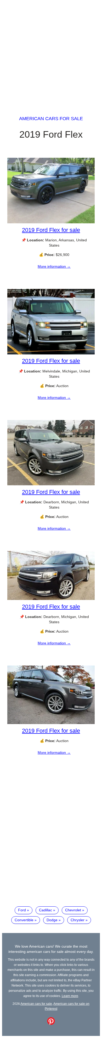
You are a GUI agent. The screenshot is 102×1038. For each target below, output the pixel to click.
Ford (22, 910)
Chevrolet (73, 910)
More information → (54, 266)
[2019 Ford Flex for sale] (51, 222)
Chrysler (77, 920)
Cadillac (45, 910)
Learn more (70, 996)
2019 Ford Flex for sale (51, 230)
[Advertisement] (51, 53)
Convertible (24, 920)
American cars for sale (51, 118)
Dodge (52, 920)
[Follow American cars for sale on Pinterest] (51, 1024)
